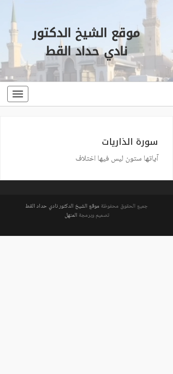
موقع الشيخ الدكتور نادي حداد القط (62, 206)
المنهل (70, 215)
